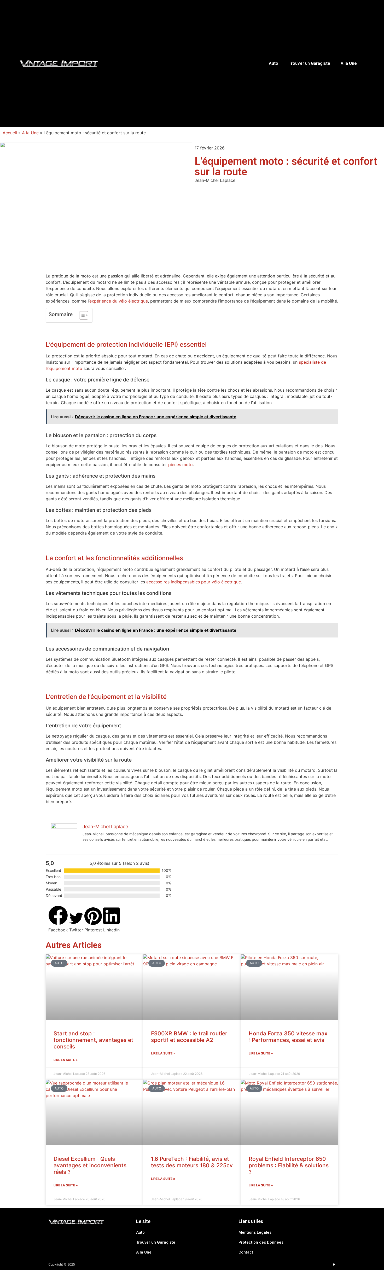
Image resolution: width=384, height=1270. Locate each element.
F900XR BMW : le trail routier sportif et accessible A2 (189, 1036)
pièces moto (180, 464)
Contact (245, 1252)
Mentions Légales (254, 1232)
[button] (58, 919)
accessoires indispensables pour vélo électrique (193, 581)
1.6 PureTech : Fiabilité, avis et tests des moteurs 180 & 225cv (192, 1162)
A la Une (349, 63)
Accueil (10, 132)
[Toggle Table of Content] (81, 315)
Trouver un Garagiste (309, 63)
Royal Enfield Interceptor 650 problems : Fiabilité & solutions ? (289, 1165)
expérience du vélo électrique (118, 301)
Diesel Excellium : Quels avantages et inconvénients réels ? (90, 1165)
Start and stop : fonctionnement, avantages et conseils (93, 1040)
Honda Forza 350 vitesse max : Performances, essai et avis (288, 1036)
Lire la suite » (66, 1060)
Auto (273, 63)
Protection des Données (260, 1242)
